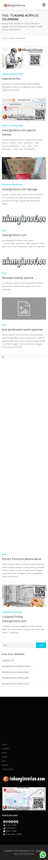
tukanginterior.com (12, 184)
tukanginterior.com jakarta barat (15, 672)
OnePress (40, 851)
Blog (4, 230)
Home (4, 744)
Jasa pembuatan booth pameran (22, 329)
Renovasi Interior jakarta (17, 278)
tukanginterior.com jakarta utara (15, 677)
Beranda (4, 38)
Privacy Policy (7, 769)
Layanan (5, 748)
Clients (4, 756)
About (4, 752)
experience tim (11, 78)
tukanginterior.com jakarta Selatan (16, 666)
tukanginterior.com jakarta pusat (15, 683)
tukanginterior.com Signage (19, 189)
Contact (5, 765)
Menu (44, 5)
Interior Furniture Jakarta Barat (21, 559)
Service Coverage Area (12, 74)
